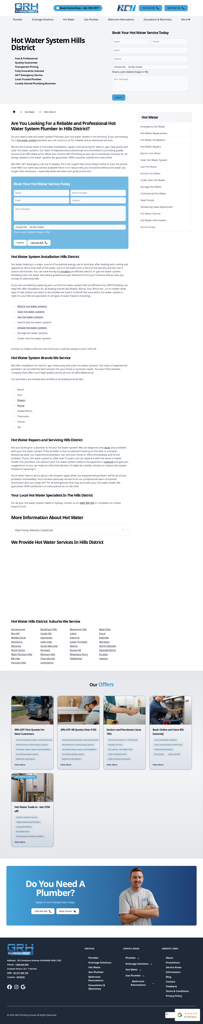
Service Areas (173, 967)
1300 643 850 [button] (148, 8)
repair (107, 447)
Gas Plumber (91, 19)
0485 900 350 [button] (174, 8)
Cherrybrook (47, 658)
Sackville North (107, 650)
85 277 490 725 (20, 972)
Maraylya (104, 641)
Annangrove (18, 629)
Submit (118, 97)
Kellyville (104, 637)
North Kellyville (107, 646)
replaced (108, 462)
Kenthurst (16, 641)
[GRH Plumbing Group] (26, 8)
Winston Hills (47, 654)
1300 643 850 (22, 964)
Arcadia (103, 654)
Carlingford (46, 662)
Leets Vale (46, 641)
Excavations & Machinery (158, 19)
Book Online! (65, 911)
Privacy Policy (174, 996)
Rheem (21, 400)
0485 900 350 (87, 503)
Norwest (45, 650)
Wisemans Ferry (79, 654)
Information (173, 972)
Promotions (173, 962)
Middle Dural (18, 637)
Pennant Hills (18, 662)
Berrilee (15, 658)
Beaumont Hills (78, 629)
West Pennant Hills (21, 654)
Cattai (73, 633)
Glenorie (75, 637)
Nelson (74, 646)
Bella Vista (105, 629)
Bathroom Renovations (121, 19)
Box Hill (15, 633)
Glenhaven (46, 637)
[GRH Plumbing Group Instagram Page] (16, 987)
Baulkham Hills (48, 629)
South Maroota (49, 646)
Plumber (17, 19)
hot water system (27, 140)
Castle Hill (45, 633)
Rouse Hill (75, 650)
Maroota (16, 646)
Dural (102, 633)
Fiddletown (76, 658)
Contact (170, 981)
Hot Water (69, 19)
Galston (103, 658)
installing (65, 271)
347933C (20, 977)
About (169, 957)
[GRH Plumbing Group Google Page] (23, 987)
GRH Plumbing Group (25, 1015)
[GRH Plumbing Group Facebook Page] (9, 987)
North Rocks (18, 650)
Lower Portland (78, 641)
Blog (168, 976)
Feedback (171, 986)
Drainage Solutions (42, 19)
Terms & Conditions (177, 991)
